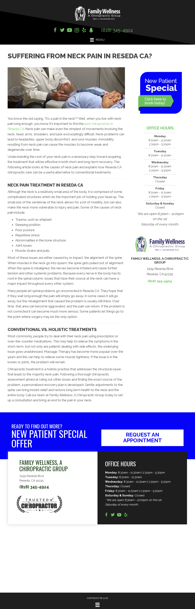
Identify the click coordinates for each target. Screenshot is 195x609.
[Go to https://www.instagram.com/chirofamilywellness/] (76, 31)
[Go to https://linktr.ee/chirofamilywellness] (91, 31)
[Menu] (97, 605)
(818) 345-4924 (117, 30)
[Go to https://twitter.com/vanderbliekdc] (62, 31)
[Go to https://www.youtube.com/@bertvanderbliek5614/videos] (119, 515)
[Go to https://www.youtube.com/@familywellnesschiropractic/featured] (69, 31)
